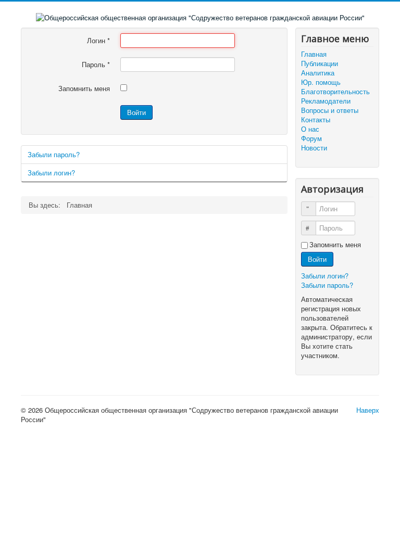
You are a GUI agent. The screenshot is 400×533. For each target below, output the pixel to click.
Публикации (319, 63)
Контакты (315, 119)
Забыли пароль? (54, 154)
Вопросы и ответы (329, 110)
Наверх (367, 410)
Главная (314, 54)
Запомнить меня (84, 88)
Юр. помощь (321, 82)
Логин (98, 40)
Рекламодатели (326, 101)
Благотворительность (335, 91)
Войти (136, 112)
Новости (314, 148)
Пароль (96, 64)
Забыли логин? (51, 172)
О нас (310, 129)
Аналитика (317, 73)
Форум (311, 138)
